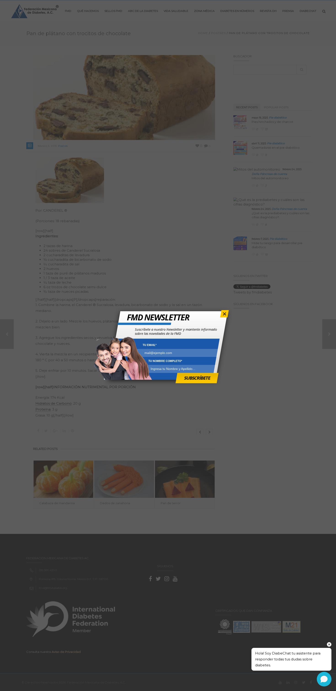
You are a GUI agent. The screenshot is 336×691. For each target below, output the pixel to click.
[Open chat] (324, 679)
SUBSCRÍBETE (197, 378)
